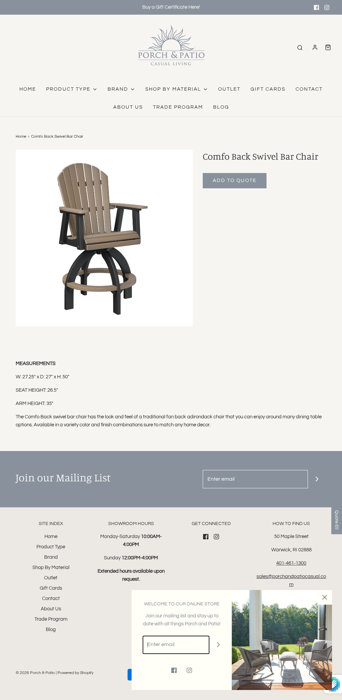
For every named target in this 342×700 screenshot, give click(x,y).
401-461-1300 (291, 563)
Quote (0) (336, 519)
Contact (309, 89)
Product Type (50, 546)
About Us (128, 107)
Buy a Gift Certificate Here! (171, 7)
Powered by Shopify (75, 673)
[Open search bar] (300, 47)
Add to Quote (234, 180)
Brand (51, 557)
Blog (221, 107)
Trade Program (178, 107)
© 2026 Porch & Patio (35, 673)
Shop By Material (50, 567)
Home (27, 89)
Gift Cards (268, 89)
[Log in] (315, 47)
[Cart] (328, 47)
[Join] (317, 479)
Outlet (229, 89)
